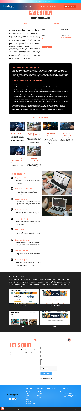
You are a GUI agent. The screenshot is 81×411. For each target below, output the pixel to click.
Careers (27, 399)
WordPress (39, 393)
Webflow (39, 397)
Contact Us (53, 6)
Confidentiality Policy (30, 403)
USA (48, 391)
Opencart (39, 391)
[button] (30, 6)
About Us (24, 6)
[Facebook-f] (10, 399)
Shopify (38, 395)
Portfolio (37, 6)
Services (30, 6)
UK (48, 394)
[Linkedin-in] (13, 399)
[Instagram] (15, 399)
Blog (48, 6)
